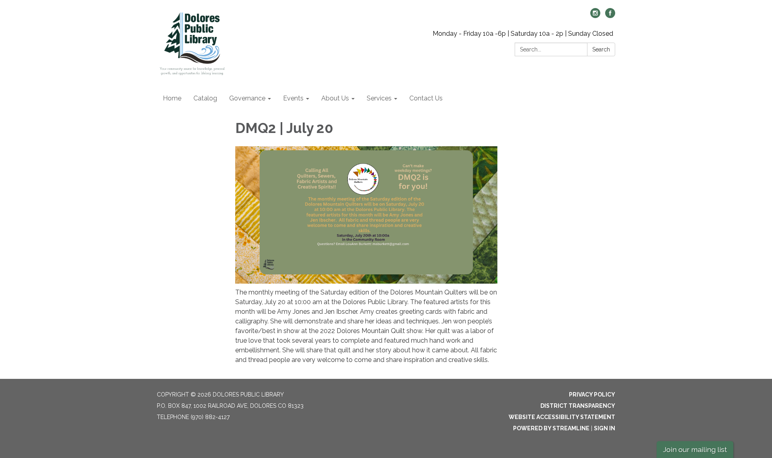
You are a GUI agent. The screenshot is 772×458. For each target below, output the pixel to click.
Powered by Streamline (551, 428)
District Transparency (577, 406)
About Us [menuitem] (335, 98)
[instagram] (595, 16)
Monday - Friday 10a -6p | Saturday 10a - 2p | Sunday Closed (523, 33)
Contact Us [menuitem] (426, 98)
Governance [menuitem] (247, 98)
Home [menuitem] (172, 98)
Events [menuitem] (293, 98)
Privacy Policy (592, 394)
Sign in (604, 428)
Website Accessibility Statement (562, 417)
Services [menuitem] (379, 98)
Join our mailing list (695, 449)
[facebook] (610, 16)
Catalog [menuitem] (205, 98)
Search (601, 49)
